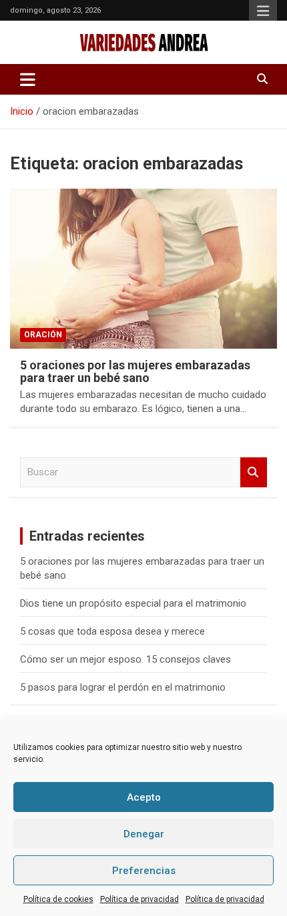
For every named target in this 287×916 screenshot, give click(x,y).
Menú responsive (263, 11)
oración (43, 334)
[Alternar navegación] (27, 79)
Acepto (144, 797)
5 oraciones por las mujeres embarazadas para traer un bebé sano (135, 371)
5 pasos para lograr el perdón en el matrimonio (123, 687)
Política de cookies (58, 899)
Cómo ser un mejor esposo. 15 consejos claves (125, 659)
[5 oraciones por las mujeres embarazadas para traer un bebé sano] (143, 268)
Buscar (253, 472)
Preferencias (144, 871)
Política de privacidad (139, 899)
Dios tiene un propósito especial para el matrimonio (133, 603)
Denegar (143, 834)
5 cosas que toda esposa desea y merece (112, 631)
